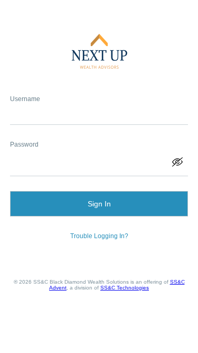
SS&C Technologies (124, 288)
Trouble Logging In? (99, 236)
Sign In (99, 204)
